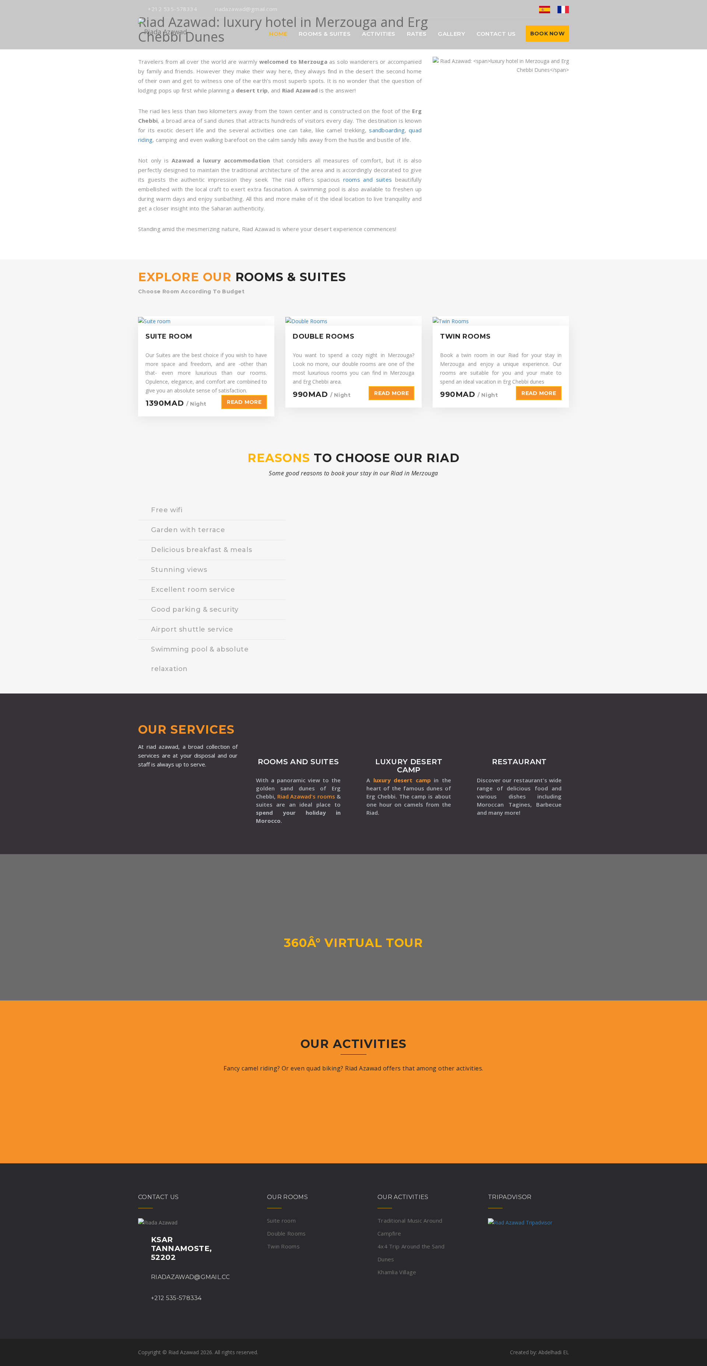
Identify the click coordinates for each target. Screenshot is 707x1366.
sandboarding (387, 130)
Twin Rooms (283, 1246)
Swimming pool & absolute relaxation (200, 659)
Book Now (547, 33)
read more (244, 402)
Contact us (496, 33)
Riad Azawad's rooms (307, 796)
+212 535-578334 (172, 9)
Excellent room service (193, 590)
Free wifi (166, 510)
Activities (378, 33)
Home (278, 33)
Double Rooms (286, 1233)
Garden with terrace (188, 530)
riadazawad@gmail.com (246, 9)
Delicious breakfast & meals (201, 550)
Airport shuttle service (192, 629)
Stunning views (179, 570)
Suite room (281, 1220)
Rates (416, 33)
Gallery (451, 33)
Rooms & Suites (325, 33)
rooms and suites (367, 179)
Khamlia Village (396, 1272)
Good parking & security (195, 609)
